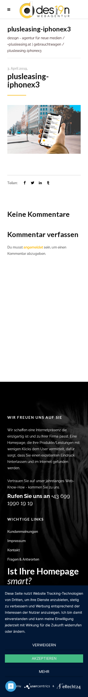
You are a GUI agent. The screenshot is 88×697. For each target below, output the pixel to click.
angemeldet (33, 247)
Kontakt (13, 550)
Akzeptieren (44, 658)
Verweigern (44, 645)
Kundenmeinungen (22, 532)
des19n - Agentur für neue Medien (34, 38)
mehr (44, 671)
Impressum (16, 541)
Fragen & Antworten (23, 559)
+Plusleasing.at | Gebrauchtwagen (34, 44)
